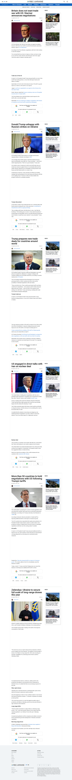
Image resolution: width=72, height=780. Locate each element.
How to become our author (28, 771)
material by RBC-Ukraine (24, 454)
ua (2, 1)
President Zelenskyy (46, 7)
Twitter (13, 514)
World (30, 4)
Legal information (14, 771)
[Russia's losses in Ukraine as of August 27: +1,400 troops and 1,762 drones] (52, 36)
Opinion (50, 4)
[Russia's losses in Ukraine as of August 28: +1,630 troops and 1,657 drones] (52, 131)
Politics (36, 4)
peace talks (33, 7)
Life (25, 4)
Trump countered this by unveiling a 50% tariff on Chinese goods (25, 330)
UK (12, 115)
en (4, 1)
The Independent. (23, 47)
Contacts (25, 772)
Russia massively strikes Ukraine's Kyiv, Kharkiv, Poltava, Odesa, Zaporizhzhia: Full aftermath (52, 26)
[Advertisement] (26, 66)
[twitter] (44, 765)
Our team (13, 772)
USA (16, 115)
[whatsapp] (48, 765)
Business (43, 4)
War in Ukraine (17, 4)
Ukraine (27, 229)
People (57, 4)
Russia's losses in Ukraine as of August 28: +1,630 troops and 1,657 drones (52, 138)
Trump (17, 229)
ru (6, 1)
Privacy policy (26, 769)
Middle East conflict (26, 7)
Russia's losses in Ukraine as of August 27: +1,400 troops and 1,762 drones (52, 44)
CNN (31, 157)
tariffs (19, 115)
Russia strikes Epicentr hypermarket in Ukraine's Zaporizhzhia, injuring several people (52, 155)
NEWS (46, 10)
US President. (20, 277)
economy (17, 580)
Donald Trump (38, 7)
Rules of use (13, 769)
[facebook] (39, 765)
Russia (32, 229)
